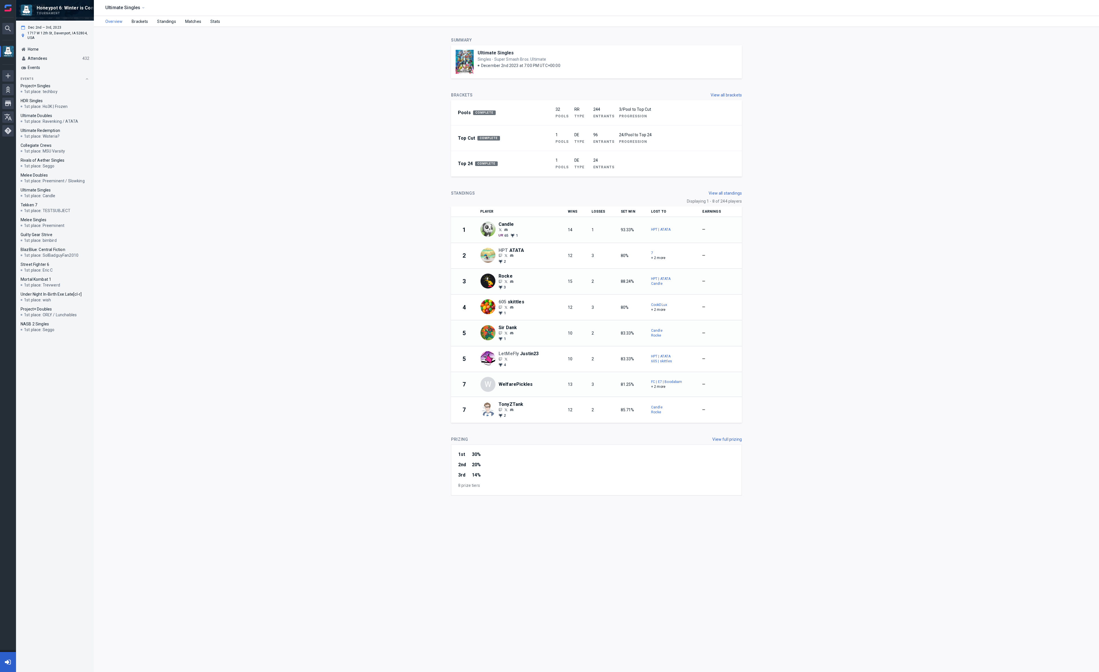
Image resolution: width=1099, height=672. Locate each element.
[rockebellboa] (511, 282)
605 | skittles (661, 361)
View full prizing (727, 439)
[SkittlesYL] (500, 307)
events (27, 78)
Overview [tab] (113, 21)
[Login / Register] (8, 662)
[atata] (511, 256)
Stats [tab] (215, 21)
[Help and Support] (8, 131)
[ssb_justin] (506, 359)
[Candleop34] (500, 229)
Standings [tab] (166, 21)
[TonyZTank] (500, 409)
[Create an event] (8, 76)
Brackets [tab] (140, 21)
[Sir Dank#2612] (511, 333)
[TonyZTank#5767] (511, 410)
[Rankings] (8, 89)
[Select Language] (8, 117)
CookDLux (659, 305)
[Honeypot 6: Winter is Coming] (8, 52)
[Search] (8, 28)
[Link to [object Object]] (489, 230)
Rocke (656, 335)
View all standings (725, 193)
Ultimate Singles (496, 53)
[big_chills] (500, 359)
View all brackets (726, 95)
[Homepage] (8, 8)
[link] (506, 229)
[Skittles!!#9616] (511, 307)
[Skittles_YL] (506, 307)
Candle (657, 284)
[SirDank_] (506, 333)
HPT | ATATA (661, 230)
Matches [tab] (193, 21)
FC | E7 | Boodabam (666, 382)
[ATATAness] (500, 255)
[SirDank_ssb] (500, 333)
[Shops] (8, 103)
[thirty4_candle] (506, 230)
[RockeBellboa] (500, 281)
